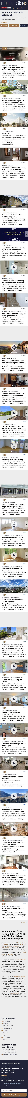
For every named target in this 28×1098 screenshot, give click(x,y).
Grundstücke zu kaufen (10, 1054)
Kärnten (5, 1023)
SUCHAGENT (5, 25)
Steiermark (6, 1033)
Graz (3, 954)
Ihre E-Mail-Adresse (5, 1087)
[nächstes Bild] (26, 54)
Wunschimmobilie (13, 993)
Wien (4, 1040)
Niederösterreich (8, 1026)
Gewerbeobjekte (17, 946)
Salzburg (5, 1030)
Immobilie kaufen (20, 960)
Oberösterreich (7, 1028)
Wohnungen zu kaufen (9, 1052)
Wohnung (21, 944)
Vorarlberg (6, 1037)
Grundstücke (5, 948)
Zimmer (9, 946)
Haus (3, 946)
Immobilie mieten (19, 977)
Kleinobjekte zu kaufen (9, 1050)
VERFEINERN (24, 25)
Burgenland (6, 1021)
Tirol (4, 1035)
